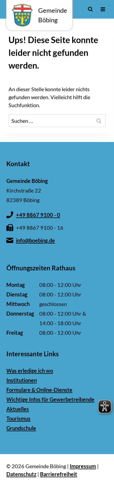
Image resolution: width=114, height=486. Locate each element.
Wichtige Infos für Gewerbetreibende (50, 399)
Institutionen (21, 380)
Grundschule (21, 428)
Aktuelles (17, 409)
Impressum (83, 466)
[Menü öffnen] (103, 9)
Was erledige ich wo (29, 370)
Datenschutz (21, 474)
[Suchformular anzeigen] (90, 9)
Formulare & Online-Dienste (39, 390)
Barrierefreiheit (58, 474)
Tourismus (18, 418)
